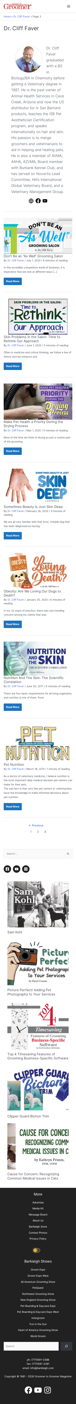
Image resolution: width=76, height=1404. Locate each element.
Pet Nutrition (14, 764)
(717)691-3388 (40, 1359)
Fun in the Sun (38, 1324)
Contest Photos (38, 1232)
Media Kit (38, 1208)
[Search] (66, 1346)
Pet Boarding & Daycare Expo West (38, 1311)
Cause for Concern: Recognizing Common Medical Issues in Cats (33, 1176)
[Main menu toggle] (68, 6)
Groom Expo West (38, 1275)
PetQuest (38, 1287)
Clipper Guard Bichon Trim (28, 1116)
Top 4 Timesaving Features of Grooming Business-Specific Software (37, 1056)
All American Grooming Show (38, 1281)
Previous (36, 825)
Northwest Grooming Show (38, 1293)
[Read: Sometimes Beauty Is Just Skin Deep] (38, 486)
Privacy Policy (38, 1238)
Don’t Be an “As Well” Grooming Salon (33, 256)
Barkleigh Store (38, 1226)
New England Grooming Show (38, 1299)
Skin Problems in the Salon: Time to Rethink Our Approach (32, 339)
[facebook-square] (8, 869)
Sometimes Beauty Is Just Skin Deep (33, 507)
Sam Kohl (14, 932)
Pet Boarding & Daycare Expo (38, 1305)
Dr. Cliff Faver (16, 260)
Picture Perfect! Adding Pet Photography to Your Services (31, 992)
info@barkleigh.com (42, 1368)
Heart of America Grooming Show (38, 1330)
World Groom (38, 1336)
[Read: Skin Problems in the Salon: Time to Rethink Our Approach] (38, 316)
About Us (38, 1220)
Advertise (38, 1202)
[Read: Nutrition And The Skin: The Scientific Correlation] (38, 658)
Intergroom (38, 1318)
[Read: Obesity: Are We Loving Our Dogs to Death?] (38, 570)
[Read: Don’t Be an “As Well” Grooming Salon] (38, 235)
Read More (12, 282)
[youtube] (17, 869)
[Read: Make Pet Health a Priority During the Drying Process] (38, 401)
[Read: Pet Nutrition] (38, 743)
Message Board (38, 1214)
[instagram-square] (26, 869)
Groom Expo (38, 1269)
